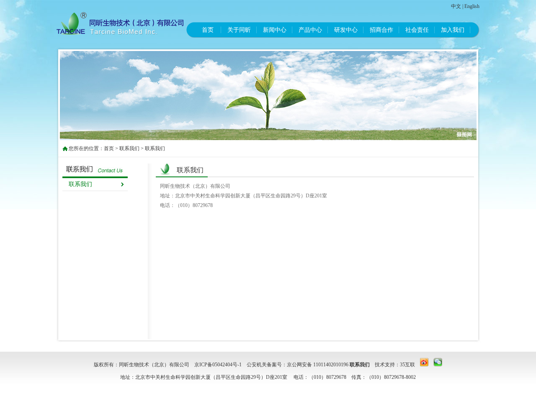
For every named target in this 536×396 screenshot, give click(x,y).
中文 (456, 6)
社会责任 (417, 30)
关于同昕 (239, 30)
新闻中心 (274, 30)
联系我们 (129, 148)
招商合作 (381, 30)
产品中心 (310, 30)
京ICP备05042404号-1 (218, 365)
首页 (208, 30)
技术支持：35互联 (395, 365)
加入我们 (452, 30)
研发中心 (346, 30)
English (471, 6)
